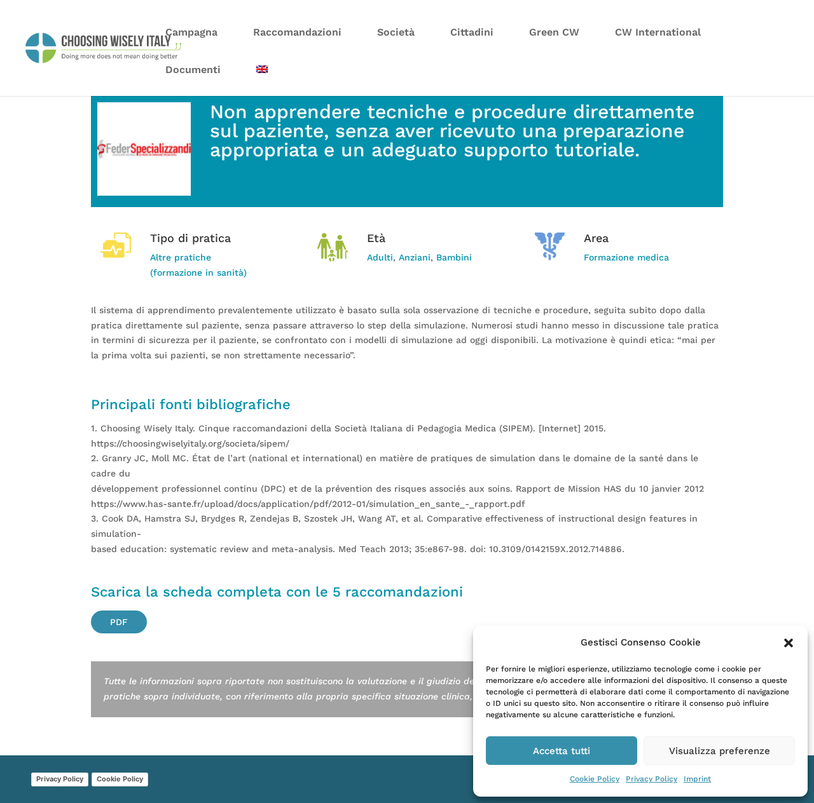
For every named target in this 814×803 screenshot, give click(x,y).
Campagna (191, 32)
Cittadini (471, 32)
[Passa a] (262, 77)
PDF (119, 622)
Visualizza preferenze (719, 751)
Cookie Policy (594, 778)
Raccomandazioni (297, 32)
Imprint (697, 778)
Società (396, 32)
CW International (658, 32)
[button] (788, 643)
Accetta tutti (561, 751)
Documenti (193, 70)
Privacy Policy (651, 778)
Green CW (554, 32)
